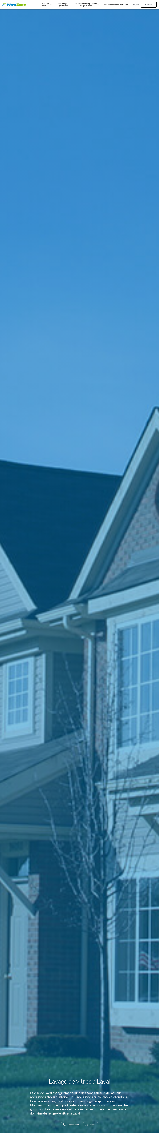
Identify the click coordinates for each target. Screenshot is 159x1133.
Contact (148, 4)
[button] (46, 4)
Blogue (136, 4)
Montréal (36, 1105)
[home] (14, 4)
